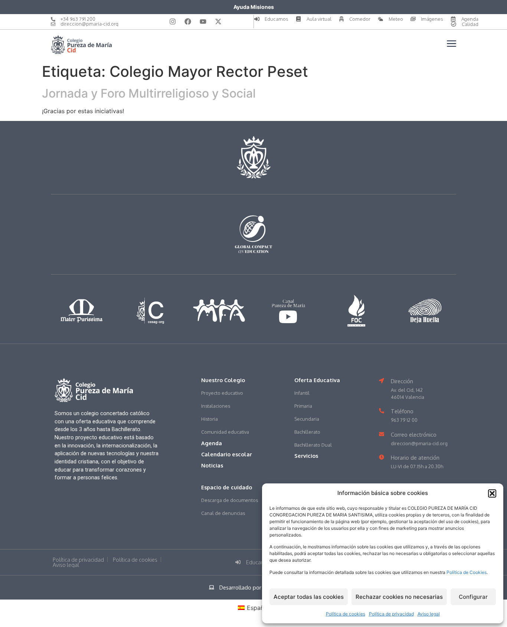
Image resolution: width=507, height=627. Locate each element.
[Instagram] (172, 21)
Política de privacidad (391, 614)
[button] (492, 493)
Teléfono (402, 411)
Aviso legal (429, 614)
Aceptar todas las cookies (309, 596)
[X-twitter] (218, 21)
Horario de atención (415, 457)
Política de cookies (345, 614)
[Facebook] (187, 21)
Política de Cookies (467, 572)
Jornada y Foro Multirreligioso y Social (149, 93)
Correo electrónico (413, 434)
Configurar (473, 596)
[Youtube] (203, 21)
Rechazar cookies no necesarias (399, 596)
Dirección (402, 381)
